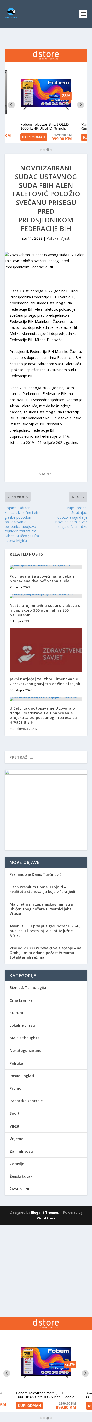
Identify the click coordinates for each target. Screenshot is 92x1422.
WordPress (46, 1218)
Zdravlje (17, 1163)
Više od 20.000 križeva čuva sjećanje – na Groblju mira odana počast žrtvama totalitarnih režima (46, 953)
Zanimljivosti (21, 1151)
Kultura (16, 1012)
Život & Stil (19, 1189)
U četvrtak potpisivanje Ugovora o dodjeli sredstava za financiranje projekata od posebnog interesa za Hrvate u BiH (43, 715)
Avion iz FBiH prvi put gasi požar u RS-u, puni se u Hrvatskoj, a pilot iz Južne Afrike (45, 931)
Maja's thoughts (24, 1037)
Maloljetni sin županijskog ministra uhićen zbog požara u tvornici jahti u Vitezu (43, 909)
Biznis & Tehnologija (28, 987)
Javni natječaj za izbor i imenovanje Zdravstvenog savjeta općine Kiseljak (45, 681)
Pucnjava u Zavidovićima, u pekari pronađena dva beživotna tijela (42, 578)
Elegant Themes (45, 1212)
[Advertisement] (46, 1271)
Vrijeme (16, 1138)
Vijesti (65, 238)
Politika (53, 238)
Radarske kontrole (26, 1100)
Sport (15, 1113)
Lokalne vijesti (22, 1025)
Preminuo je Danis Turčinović (35, 874)
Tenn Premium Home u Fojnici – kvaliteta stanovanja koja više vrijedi (42, 889)
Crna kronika (21, 1000)
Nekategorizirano (25, 1050)
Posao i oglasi (22, 1075)
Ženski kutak (21, 1176)
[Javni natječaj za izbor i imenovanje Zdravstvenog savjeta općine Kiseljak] (46, 650)
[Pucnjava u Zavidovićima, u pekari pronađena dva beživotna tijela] (46, 567)
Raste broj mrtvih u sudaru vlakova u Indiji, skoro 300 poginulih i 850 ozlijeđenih (45, 610)
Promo (15, 1088)
